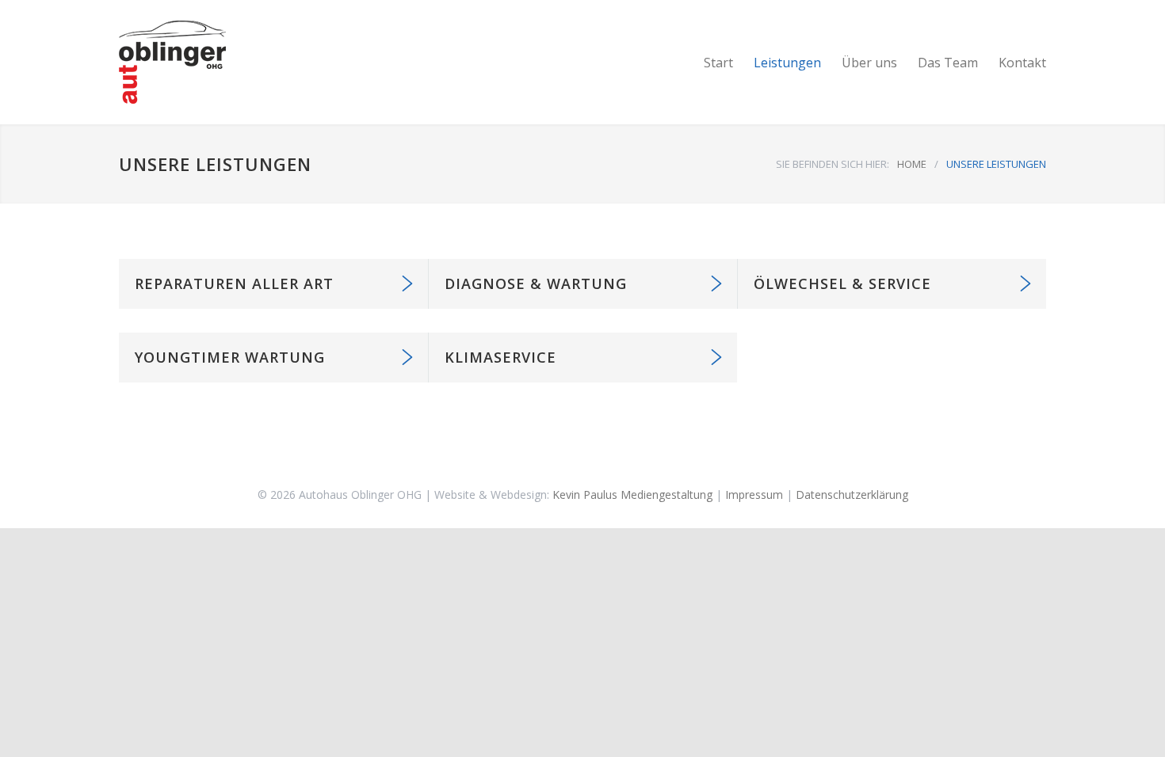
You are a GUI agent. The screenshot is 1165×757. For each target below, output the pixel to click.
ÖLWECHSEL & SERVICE (842, 283)
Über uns (869, 62)
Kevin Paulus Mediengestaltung (632, 494)
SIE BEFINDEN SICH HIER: (832, 164)
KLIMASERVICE (500, 357)
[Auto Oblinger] (265, 62)
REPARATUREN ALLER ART (234, 283)
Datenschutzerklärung (852, 494)
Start (718, 62)
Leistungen (787, 62)
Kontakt (1022, 62)
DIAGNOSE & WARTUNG (536, 283)
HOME (911, 164)
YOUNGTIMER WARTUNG (230, 357)
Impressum (754, 494)
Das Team (948, 62)
